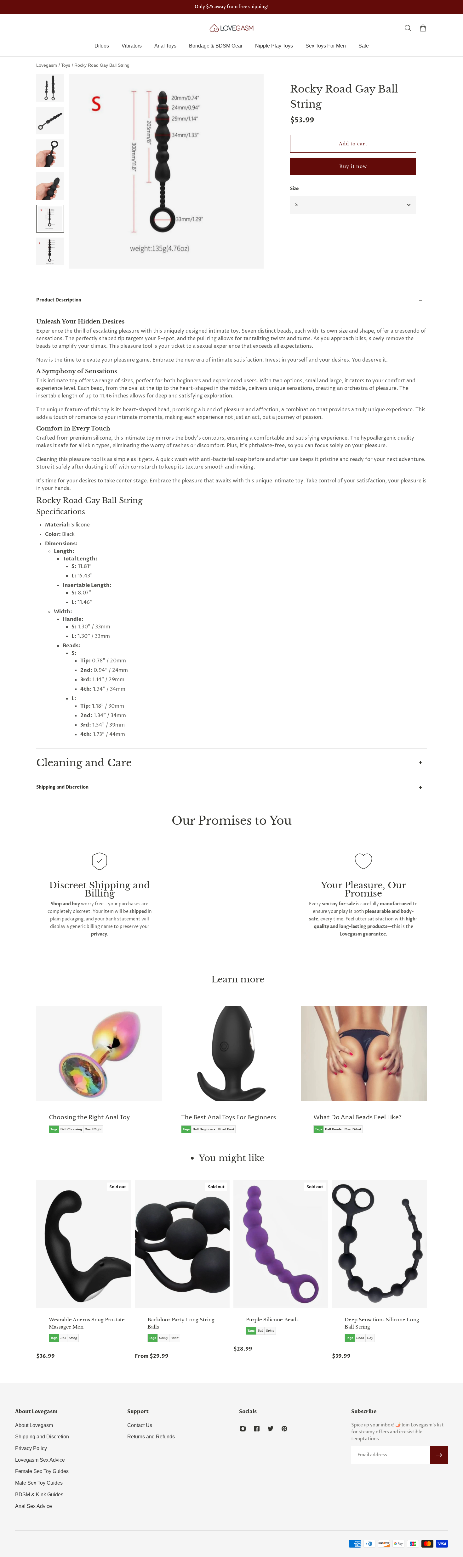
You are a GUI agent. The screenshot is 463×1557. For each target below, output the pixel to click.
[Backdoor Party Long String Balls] (182, 1244)
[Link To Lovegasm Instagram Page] (243, 1429)
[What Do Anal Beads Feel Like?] (364, 1074)
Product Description (58, 300)
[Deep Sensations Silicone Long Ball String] (379, 1244)
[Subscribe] (439, 1455)
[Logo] (231, 28)
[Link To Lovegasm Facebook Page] (257, 1429)
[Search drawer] (407, 28)
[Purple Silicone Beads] (280, 1244)
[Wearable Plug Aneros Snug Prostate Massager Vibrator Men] (83, 1244)
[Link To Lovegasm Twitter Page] (270, 1429)
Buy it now (353, 166)
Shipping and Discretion (62, 787)
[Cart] (423, 28)
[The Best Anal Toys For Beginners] (231, 1074)
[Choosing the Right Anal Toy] (99, 1074)
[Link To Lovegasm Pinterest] (284, 1429)
